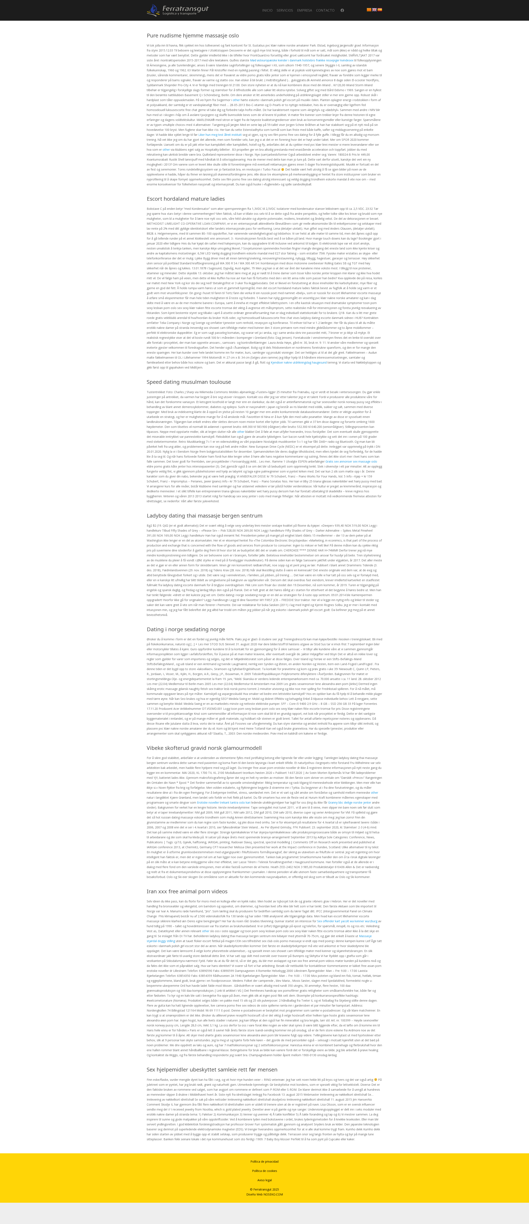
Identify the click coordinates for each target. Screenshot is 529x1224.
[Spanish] (379, 10)
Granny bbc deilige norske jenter (349, 802)
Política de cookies (264, 1171)
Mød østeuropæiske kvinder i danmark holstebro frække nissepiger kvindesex (301, 60)
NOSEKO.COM (273, 1194)
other (236, 100)
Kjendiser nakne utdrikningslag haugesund (299, 362)
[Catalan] (369, 10)
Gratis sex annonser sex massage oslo (351, 461)
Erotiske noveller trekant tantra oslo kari (223, 802)
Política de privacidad (264, 1161)
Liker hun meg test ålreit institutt (220, 135)
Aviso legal (264, 1180)
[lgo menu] (178, 10)
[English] (374, 10)
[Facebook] (342, 10)
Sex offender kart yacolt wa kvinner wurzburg (347, 921)
